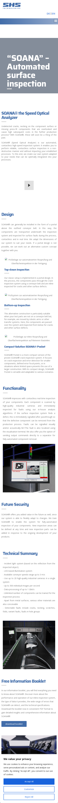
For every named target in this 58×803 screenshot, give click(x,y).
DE (48, 13)
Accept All (29, 781)
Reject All (29, 796)
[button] (55, 20)
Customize (29, 789)
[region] (29, 778)
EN (53, 13)
